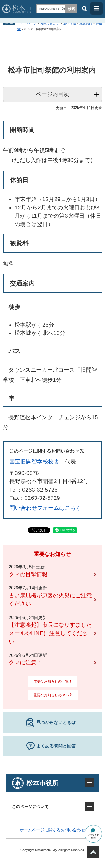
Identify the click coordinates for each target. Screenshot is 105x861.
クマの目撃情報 (28, 574)
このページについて (30, 806)
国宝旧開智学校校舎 (34, 461)
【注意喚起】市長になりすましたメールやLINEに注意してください (50, 633)
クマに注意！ (25, 662)
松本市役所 (43, 783)
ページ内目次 (52, 94)
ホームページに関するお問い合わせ (52, 830)
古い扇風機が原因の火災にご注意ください (50, 599)
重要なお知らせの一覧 (51, 681)
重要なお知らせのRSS (51, 695)
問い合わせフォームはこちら (45, 508)
